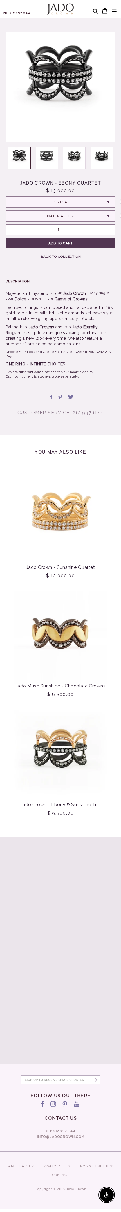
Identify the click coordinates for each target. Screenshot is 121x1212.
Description (18, 281)
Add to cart (60, 243)
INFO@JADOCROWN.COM (60, 1137)
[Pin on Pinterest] (60, 397)
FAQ (10, 1166)
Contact (60, 1174)
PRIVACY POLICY (55, 1166)
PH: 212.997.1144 (16, 13)
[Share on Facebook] (51, 397)
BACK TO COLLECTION (61, 257)
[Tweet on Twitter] (70, 397)
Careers (27, 1166)
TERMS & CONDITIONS (95, 1166)
